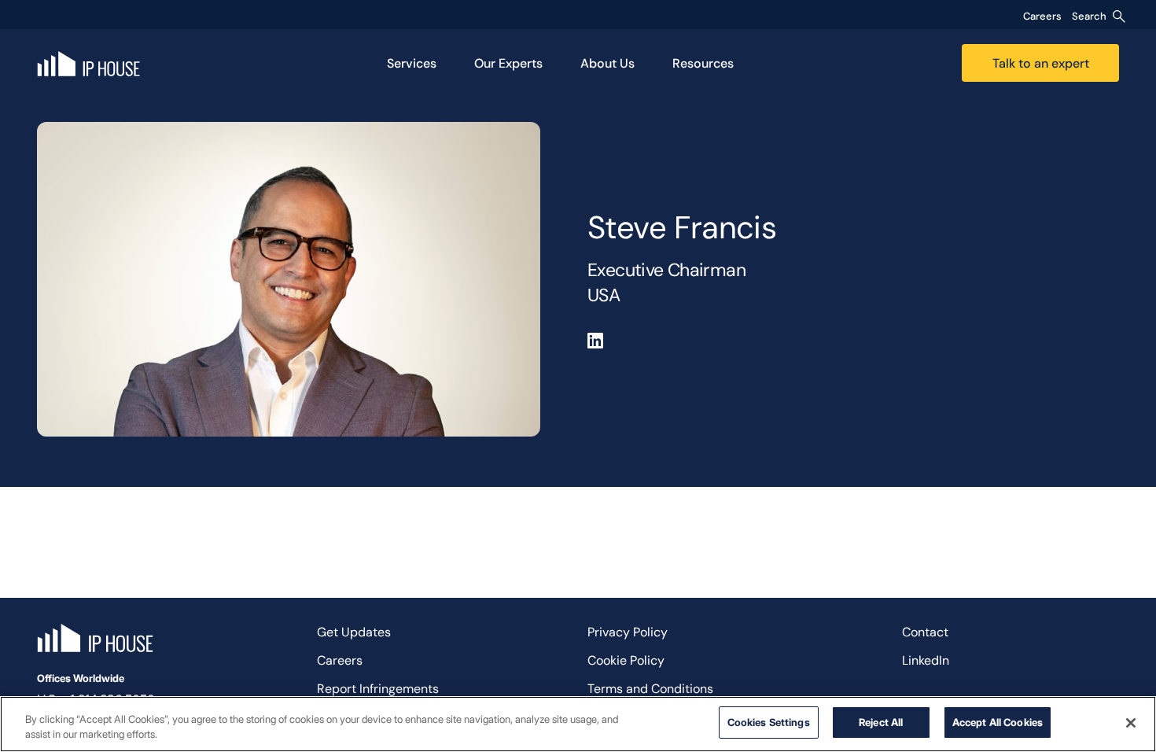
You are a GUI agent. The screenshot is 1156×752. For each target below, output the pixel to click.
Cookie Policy (626, 660)
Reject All (881, 722)
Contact (925, 632)
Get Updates (354, 632)
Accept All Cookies (997, 722)
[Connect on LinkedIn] (595, 340)
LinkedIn (925, 660)
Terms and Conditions (650, 688)
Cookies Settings (768, 722)
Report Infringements (378, 688)
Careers (1042, 15)
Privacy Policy (627, 632)
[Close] (1131, 723)
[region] (578, 724)
